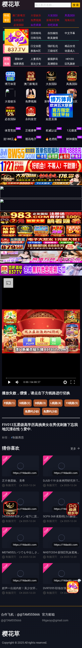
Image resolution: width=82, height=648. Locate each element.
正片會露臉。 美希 (13, 480)
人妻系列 (36, 58)
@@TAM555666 (11, 620)
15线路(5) (72, 403)
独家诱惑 (19, 63)
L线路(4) (55, 403)
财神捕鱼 (71, 139)
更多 (73, 448)
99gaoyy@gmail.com (55, 620)
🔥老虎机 (51, 139)
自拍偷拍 (53, 33)
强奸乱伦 (53, 46)
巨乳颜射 (70, 63)
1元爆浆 (72, 130)
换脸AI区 (36, 50)
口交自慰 (36, 46)
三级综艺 (53, 50)
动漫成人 (70, 50)
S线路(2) (24, 403)
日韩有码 (36, 33)
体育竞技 (10, 130)
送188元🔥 (10, 139)
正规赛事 (30, 130)
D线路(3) (40, 403)
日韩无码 (36, 37)
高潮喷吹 (53, 63)
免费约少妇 (32, 411)
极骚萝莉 (53, 58)
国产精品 (19, 33)
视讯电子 (30, 139)
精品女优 (70, 46)
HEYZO (70, 58)
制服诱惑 (18, 437)
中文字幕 (70, 33)
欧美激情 (53, 37)
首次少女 (36, 63)
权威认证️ (51, 130)
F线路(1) (9, 403)
